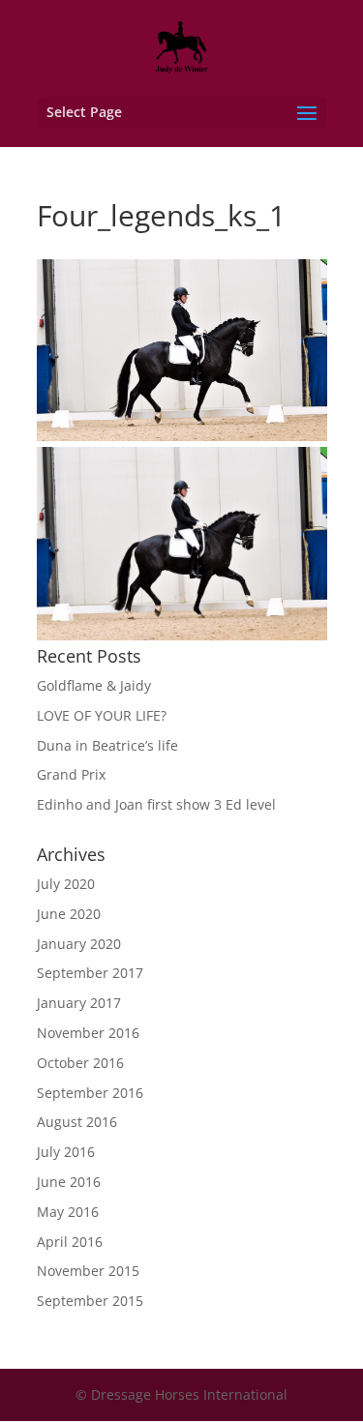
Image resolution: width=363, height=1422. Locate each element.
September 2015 (90, 1300)
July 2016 (66, 1151)
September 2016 (90, 1092)
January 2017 (79, 1002)
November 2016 (88, 1032)
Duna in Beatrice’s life (107, 745)
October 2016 (80, 1062)
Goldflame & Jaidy (94, 685)
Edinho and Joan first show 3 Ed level (156, 804)
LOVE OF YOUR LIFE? (101, 715)
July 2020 (66, 883)
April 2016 (70, 1241)
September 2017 (90, 972)
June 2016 (69, 1181)
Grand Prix (71, 774)
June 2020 (69, 913)
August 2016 (77, 1121)
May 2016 (68, 1211)
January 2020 (79, 943)
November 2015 (88, 1270)
